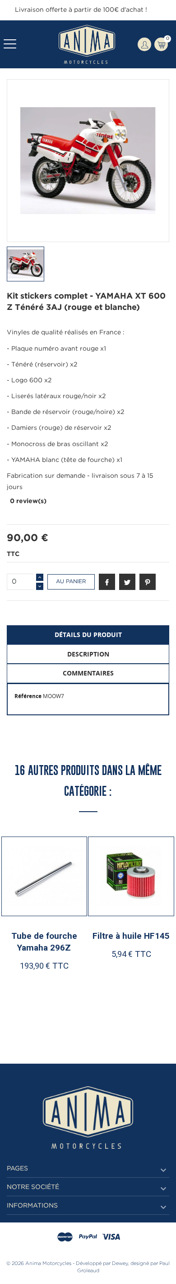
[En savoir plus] (67, 1006)
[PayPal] (88, 1237)
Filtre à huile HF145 (131, 936)
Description (88, 654)
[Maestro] (65, 1237)
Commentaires (88, 673)
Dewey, (120, 1263)
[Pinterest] (147, 582)
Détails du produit (88, 634)
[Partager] (107, 582)
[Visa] (111, 1237)
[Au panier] (24, 1006)
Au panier (71, 581)
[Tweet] (127, 582)
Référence (28, 696)
